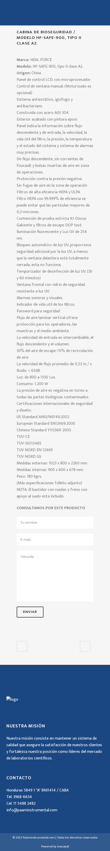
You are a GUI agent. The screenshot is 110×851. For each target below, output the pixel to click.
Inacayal (63, 846)
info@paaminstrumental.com (31, 810)
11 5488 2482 (24, 803)
